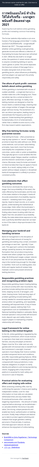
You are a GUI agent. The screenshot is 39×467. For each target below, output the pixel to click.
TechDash (25, 458)
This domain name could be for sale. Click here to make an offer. (19, 3)
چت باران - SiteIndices (12, 447)
